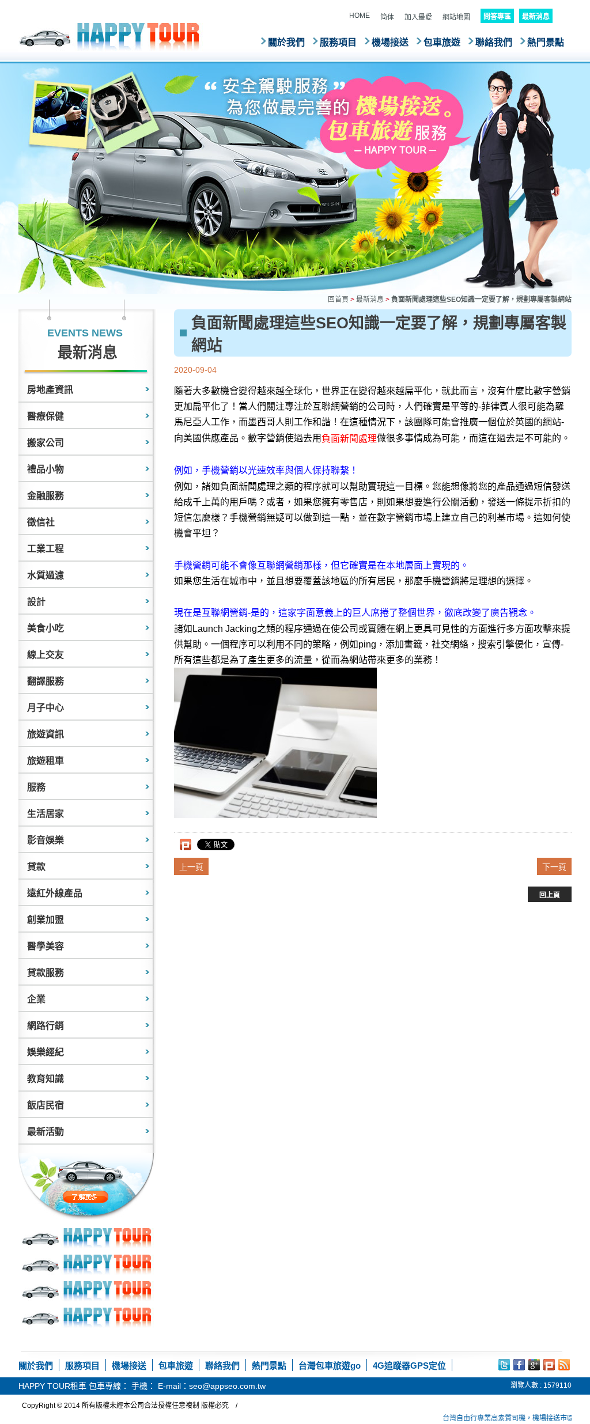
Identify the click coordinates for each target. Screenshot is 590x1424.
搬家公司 (45, 443)
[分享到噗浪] (549, 1364)
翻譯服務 (45, 681)
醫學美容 (45, 946)
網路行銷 (45, 1026)
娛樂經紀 (45, 1052)
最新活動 (45, 1132)
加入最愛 (418, 17)
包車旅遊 (441, 42)
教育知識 (45, 1079)
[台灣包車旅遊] (110, 36)
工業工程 (45, 549)
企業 (36, 999)
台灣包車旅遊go (329, 1365)
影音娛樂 (45, 840)
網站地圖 (456, 17)
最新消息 (370, 300)
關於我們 (286, 42)
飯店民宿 (45, 1105)
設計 (36, 602)
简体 (387, 17)
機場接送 (390, 42)
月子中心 (45, 708)
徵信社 (41, 522)
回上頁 (549, 895)
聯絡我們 (493, 42)
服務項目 (338, 42)
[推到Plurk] (185, 844)
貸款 (36, 867)
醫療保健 (45, 416)
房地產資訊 (50, 390)
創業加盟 (45, 920)
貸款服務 (45, 973)
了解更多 (110, 1197)
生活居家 (45, 814)
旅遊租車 (45, 761)
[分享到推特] (504, 1364)
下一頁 (554, 867)
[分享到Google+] (534, 1364)
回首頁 (338, 300)
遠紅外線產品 (54, 893)
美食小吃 (45, 628)
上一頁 (191, 867)
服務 (36, 787)
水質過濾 (45, 575)
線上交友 (45, 655)
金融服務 (45, 496)
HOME (359, 16)
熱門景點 (545, 42)
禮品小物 (45, 469)
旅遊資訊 (45, 734)
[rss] (564, 1364)
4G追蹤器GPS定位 (409, 1365)
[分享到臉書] (519, 1364)
